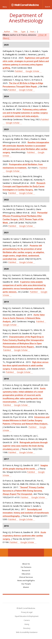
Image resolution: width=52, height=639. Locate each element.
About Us (26, 564)
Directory (26, 628)
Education (26, 574)
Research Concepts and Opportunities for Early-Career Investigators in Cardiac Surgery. (24, 186)
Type (23, 31)
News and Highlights (26, 580)
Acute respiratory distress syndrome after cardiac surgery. (24, 535)
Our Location (4, 553)
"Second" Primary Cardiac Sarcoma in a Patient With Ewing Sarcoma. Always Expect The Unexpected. (23, 490)
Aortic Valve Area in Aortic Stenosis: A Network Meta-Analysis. (24, 318)
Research (26, 570)
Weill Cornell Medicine (26, 598)
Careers (27, 620)
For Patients (26, 567)
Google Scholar (32, 71)
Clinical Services (26, 577)
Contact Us (48, 553)
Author (7, 31)
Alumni (26, 587)
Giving (26, 624)
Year (32, 31)
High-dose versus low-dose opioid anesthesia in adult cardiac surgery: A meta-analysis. (25, 365)
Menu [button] (5, 7)
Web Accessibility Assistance (26, 632)
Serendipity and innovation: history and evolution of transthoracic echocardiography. (26, 512)
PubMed (18, 71)
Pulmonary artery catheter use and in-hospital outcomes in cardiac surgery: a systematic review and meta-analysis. (25, 112)
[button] (47, 4)
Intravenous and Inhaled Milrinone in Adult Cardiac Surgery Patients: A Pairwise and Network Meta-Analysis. (26, 420)
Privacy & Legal (26, 612)
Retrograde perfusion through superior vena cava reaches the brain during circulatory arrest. (25, 445)
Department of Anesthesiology (26, 18)
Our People (26, 584)
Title (15, 31)
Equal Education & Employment (26, 616)
